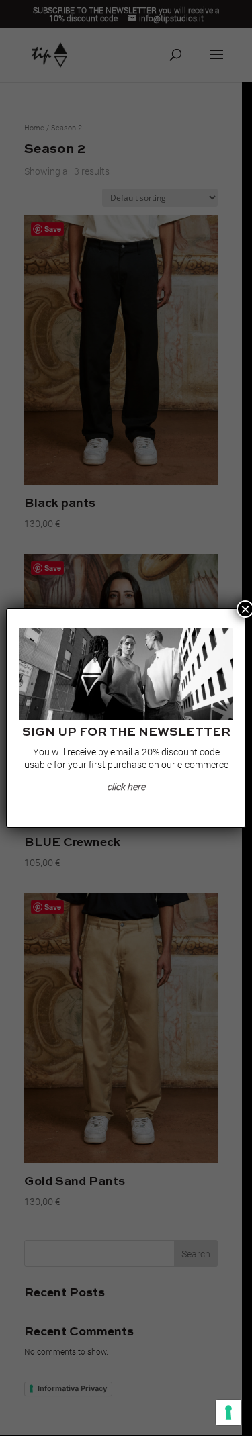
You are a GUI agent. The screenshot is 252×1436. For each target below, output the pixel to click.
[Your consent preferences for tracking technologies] (228, 1412)
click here (126, 786)
